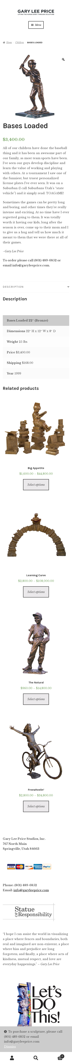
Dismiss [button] (10, 1046)
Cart (55, 1055)
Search (36, 1058)
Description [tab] (13, 286)
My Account (12, 1058)
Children (19, 42)
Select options (36, 484)
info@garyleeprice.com (31, 890)
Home (9, 42)
